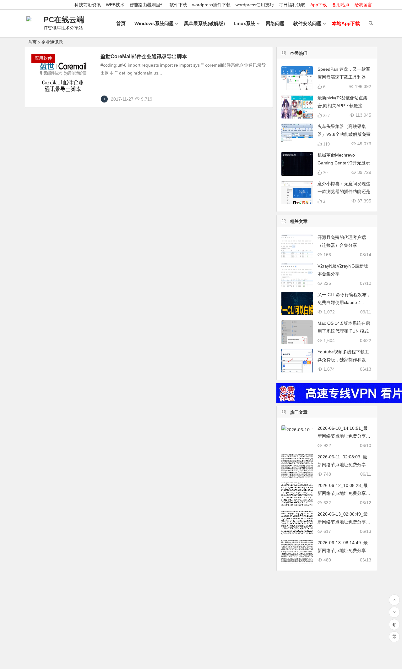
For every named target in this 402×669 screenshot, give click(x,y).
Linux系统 (244, 23)
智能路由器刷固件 (147, 4)
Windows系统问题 (154, 23)
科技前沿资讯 (87, 4)
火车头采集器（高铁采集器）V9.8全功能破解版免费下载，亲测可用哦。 (344, 134)
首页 (121, 23)
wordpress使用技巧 (255, 4)
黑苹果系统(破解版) (204, 23)
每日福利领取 (292, 4)
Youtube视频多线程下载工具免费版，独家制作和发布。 (343, 359)
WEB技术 (115, 4)
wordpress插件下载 (211, 4)
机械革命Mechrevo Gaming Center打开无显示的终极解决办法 (344, 162)
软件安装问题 (307, 23)
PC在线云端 (64, 19)
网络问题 (275, 23)
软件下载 (178, 4)
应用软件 (43, 58)
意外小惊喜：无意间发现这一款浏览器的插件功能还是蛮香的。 (344, 191)
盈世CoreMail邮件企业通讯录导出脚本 (143, 56)
